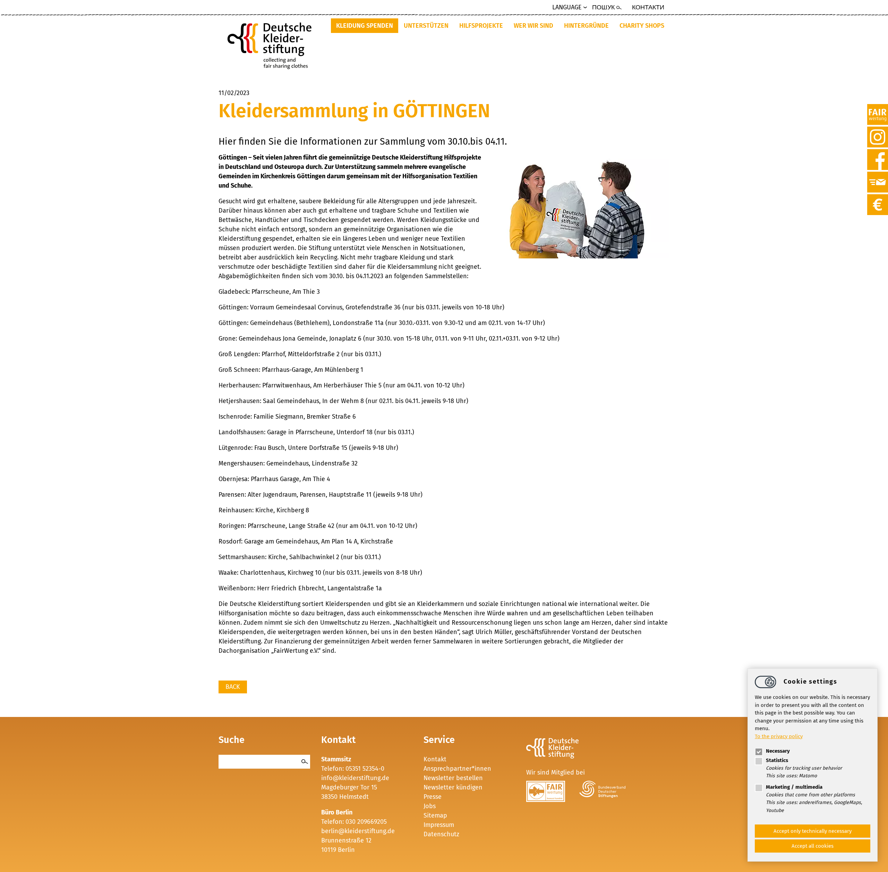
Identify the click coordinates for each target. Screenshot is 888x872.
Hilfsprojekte (481, 25)
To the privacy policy (779, 736)
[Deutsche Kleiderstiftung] (272, 43)
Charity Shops (642, 25)
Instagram (877, 130)
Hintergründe (586, 25)
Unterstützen (426, 25)
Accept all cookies (813, 846)
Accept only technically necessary (813, 831)
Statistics (777, 760)
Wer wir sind (533, 25)
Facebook (877, 153)
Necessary (778, 751)
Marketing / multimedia (794, 787)
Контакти (648, 7)
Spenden (877, 198)
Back (232, 687)
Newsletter (877, 175)
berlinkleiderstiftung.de (358, 831)
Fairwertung (877, 108)
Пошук (603, 7)
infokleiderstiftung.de (355, 778)
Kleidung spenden (364, 25)
